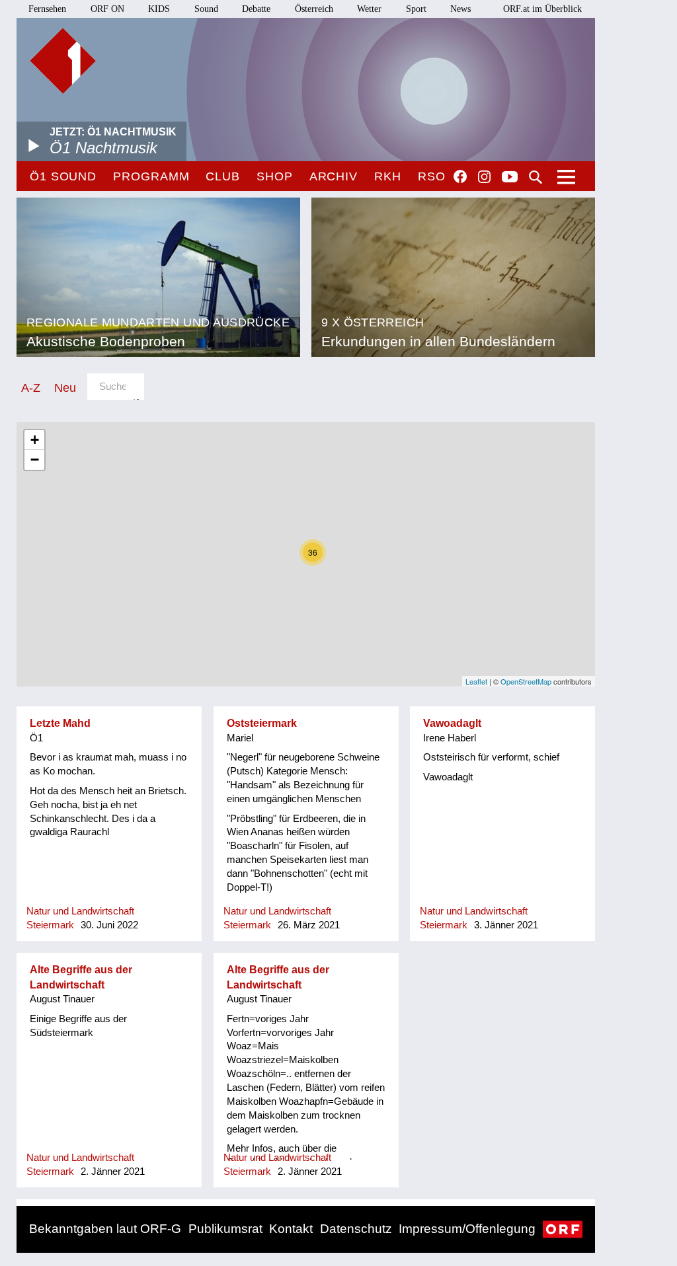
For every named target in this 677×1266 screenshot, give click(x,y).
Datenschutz (356, 1229)
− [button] (34, 459)
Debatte (256, 9)
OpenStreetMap (525, 681)
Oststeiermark (262, 723)
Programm (151, 176)
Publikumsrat (225, 1229)
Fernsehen (47, 9)
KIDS (159, 9)
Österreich (314, 9)
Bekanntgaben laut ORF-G (105, 1229)
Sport (416, 9)
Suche (535, 177)
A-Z (30, 387)
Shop (275, 176)
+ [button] (34, 439)
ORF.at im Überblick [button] (542, 9)
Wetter (369, 9)
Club (223, 176)
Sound (206, 9)
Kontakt (291, 1229)
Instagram (484, 177)
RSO (432, 176)
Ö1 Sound (63, 176)
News (460, 9)
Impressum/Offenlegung (467, 1229)
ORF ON (107, 9)
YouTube (510, 177)
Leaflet (476, 681)
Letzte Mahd (60, 723)
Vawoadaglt (452, 723)
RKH (387, 176)
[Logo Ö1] (63, 61)
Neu (65, 387)
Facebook (460, 176)
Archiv (333, 176)
